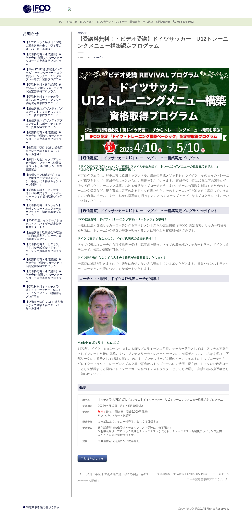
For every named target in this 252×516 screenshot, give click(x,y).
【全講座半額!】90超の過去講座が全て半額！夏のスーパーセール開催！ (44, 151)
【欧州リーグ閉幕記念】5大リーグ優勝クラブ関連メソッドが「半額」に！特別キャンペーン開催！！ (44, 179)
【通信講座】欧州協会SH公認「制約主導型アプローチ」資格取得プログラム (44, 236)
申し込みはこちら (92, 458)
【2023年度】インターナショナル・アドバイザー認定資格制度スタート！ (44, 224)
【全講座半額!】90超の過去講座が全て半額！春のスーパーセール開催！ (44, 305)
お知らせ (72, 21)
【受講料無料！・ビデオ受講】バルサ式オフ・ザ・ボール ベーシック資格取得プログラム (44, 194)
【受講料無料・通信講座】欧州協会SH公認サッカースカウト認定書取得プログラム (44, 88)
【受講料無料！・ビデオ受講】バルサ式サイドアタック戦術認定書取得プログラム (43, 100)
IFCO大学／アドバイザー (112, 21)
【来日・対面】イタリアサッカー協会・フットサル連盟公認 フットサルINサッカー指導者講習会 (44, 164)
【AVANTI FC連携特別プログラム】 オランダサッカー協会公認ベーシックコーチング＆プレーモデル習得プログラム (44, 74)
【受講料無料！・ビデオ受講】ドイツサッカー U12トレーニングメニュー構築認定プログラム (43, 291)
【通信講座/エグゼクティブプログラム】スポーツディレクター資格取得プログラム (44, 124)
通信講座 (135, 21)
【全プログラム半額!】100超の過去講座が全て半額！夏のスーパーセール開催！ (44, 45)
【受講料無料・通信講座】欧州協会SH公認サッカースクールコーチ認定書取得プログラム (44, 59)
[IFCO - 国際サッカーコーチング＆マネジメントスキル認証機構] (42, 8)
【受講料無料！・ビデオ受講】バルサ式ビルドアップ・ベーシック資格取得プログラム (43, 249)
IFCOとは (86, 21)
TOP (61, 21)
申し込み (148, 21)
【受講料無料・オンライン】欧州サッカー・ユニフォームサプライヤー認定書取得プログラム (43, 210)
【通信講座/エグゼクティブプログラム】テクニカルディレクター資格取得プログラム (44, 112)
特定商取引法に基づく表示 (42, 507)
